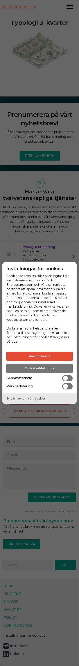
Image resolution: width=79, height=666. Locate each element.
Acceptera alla (39, 356)
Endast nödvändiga (39, 368)
